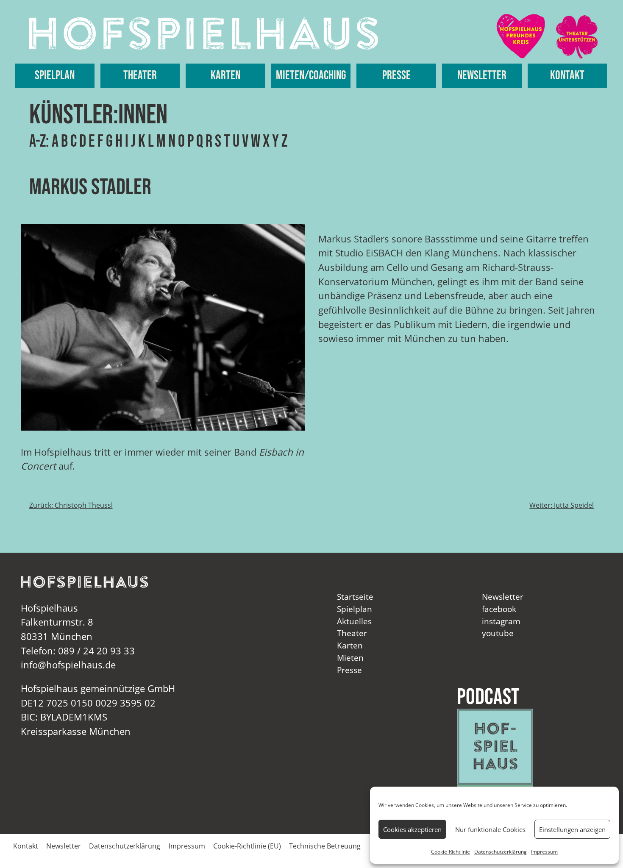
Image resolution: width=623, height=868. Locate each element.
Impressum (544, 851)
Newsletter (481, 75)
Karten (225, 75)
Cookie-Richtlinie (450, 851)
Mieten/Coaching (311, 75)
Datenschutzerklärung (500, 851)
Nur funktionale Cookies (490, 829)
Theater (140, 75)
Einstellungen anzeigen (572, 829)
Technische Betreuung (325, 846)
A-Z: (39, 141)
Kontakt (567, 75)
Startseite (355, 596)
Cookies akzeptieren (412, 829)
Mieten (350, 657)
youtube (498, 633)
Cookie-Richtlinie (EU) (247, 846)
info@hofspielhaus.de (68, 664)
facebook (499, 609)
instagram (501, 621)
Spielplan (55, 75)
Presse (396, 75)
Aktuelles (354, 621)
